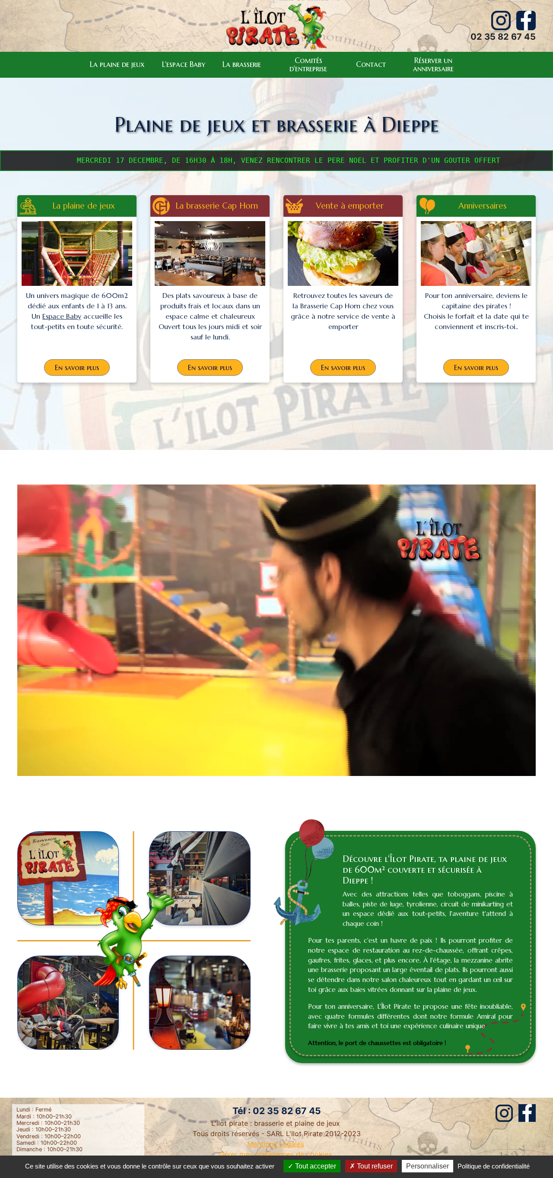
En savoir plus (77, 367)
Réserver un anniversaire (433, 64)
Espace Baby (61, 316)
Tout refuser (374, 1166)
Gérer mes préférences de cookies (276, 1154)
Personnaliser (427, 1166)
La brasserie (241, 64)
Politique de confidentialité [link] (494, 1166)
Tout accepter (314, 1166)
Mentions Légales (275, 1144)
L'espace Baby (183, 64)
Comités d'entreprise (308, 64)
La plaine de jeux (117, 64)
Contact (371, 64)
